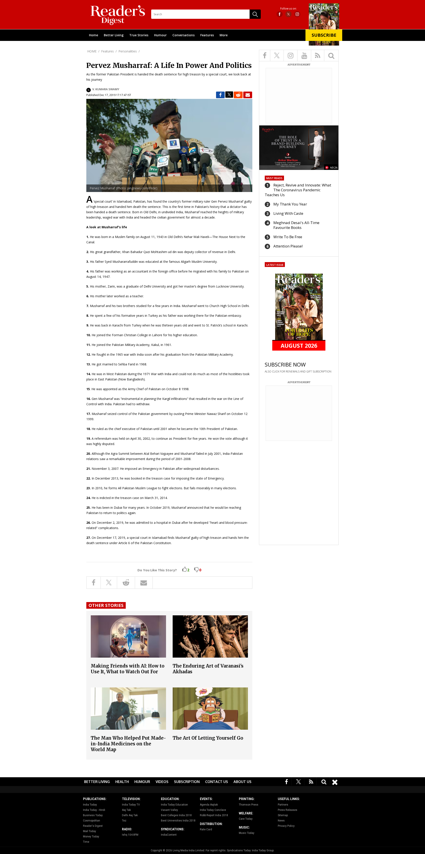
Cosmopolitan (91, 820)
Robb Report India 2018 (214, 815)
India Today (90, 804)
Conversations (183, 35)
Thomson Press (248, 804)
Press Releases (287, 810)
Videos (162, 781)
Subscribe (324, 35)
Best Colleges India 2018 (176, 815)
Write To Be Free (287, 236)
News (281, 820)
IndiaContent (169, 834)
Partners (283, 804)
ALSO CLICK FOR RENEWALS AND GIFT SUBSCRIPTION (298, 371)
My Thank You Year (290, 204)
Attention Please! (288, 246)
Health (122, 781)
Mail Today (89, 831)
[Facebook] (287, 781)
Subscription (187, 781)
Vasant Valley (169, 810)
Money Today (91, 836)
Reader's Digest (93, 825)
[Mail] (247, 95)
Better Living (114, 35)
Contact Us (216, 781)
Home (93, 35)
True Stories (138, 35)
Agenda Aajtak (209, 804)
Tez (124, 820)
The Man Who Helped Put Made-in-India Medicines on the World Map (128, 743)
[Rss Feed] (311, 781)
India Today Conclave (213, 810)
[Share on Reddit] (238, 95)
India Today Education (174, 804)
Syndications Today (239, 850)
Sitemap (283, 815)
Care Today (246, 818)
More (224, 35)
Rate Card (206, 829)
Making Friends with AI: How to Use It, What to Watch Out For (127, 668)
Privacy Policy (286, 825)
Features (207, 35)
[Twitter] (298, 781)
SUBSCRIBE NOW (285, 364)
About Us (242, 781)
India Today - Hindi (94, 810)
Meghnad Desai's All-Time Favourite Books (296, 225)
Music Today (246, 833)
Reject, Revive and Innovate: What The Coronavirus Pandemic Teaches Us (298, 189)
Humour (160, 35)
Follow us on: (288, 8)
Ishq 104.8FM (130, 834)
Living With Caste (288, 213)
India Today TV (131, 804)
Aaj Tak (126, 810)
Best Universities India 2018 (178, 820)
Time (86, 841)
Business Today (93, 815)
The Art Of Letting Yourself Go (208, 738)
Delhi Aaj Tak (130, 815)
